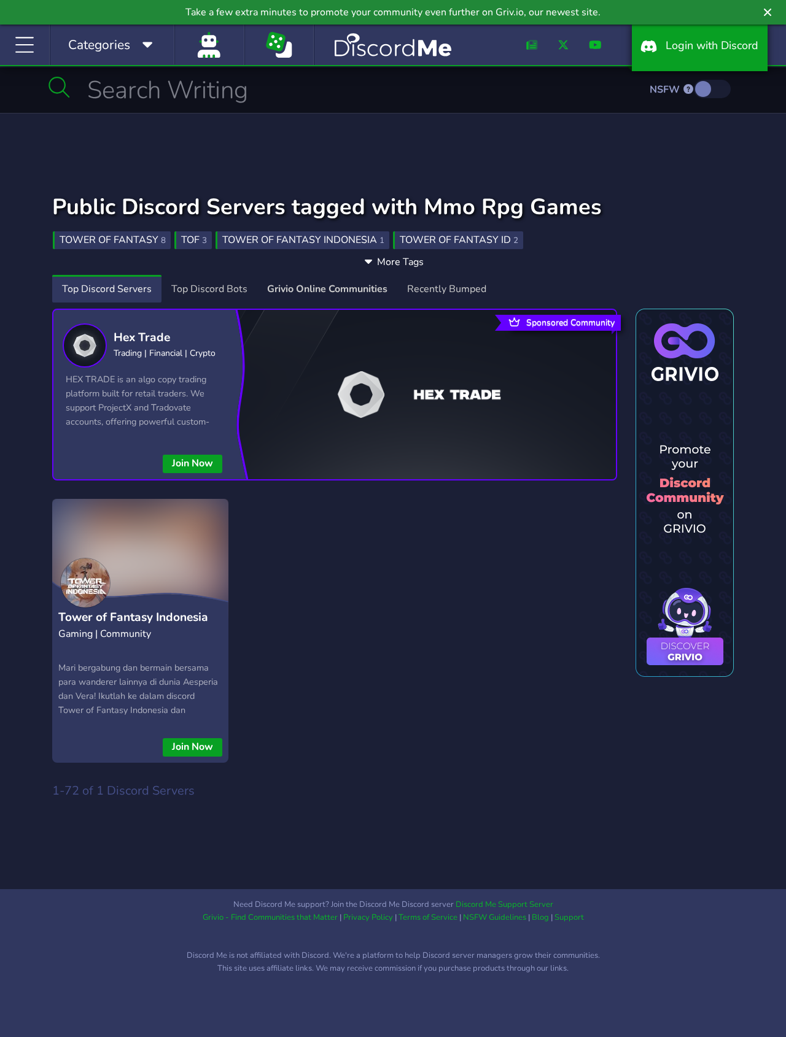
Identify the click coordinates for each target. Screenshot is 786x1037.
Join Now (192, 463)
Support (569, 917)
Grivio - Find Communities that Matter (270, 917)
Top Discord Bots (209, 289)
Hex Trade (142, 337)
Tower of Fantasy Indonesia (133, 617)
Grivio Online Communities (327, 289)
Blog (540, 917)
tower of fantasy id (459, 240)
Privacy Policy (368, 917)
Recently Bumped (446, 289)
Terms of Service (428, 917)
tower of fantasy (113, 240)
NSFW (666, 89)
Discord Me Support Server (504, 904)
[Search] (59, 87)
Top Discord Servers (107, 289)
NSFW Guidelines (494, 917)
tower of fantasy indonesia (303, 240)
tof (194, 240)
